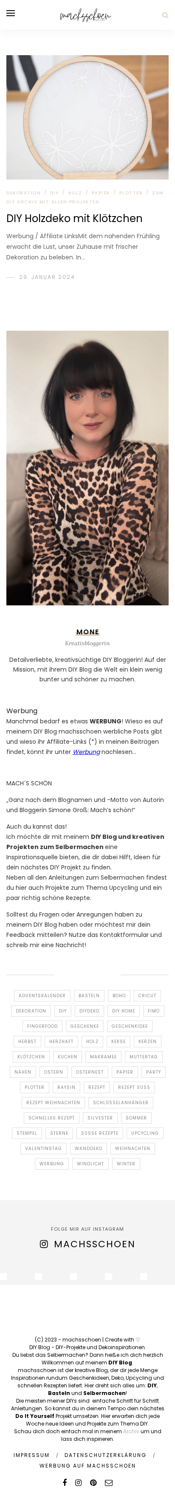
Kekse (118, 1041)
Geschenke (85, 1026)
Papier (101, 193)
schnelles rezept (51, 1118)
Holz (75, 193)
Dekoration (23, 193)
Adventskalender (42, 996)
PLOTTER (131, 193)
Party (153, 1072)
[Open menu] (10, 13)
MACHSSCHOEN (94, 1244)
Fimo (154, 1011)
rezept (96, 1087)
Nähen (22, 1072)
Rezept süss (134, 1087)
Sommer (136, 1118)
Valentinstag (43, 1148)
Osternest (90, 1072)
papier (124, 1072)
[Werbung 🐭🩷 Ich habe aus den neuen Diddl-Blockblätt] (143, 1276)
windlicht (90, 1164)
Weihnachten (132, 1148)
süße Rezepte (100, 1133)
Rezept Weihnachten (53, 1103)
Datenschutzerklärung (106, 1455)
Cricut (147, 996)
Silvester (100, 1118)
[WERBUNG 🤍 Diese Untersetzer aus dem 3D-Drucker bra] (38, 1276)
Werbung (52, 1164)
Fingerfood (42, 1026)
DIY (54, 193)
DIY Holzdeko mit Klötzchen (74, 218)
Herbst (27, 1041)
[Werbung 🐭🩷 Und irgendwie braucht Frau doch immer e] (73, 1276)
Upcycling (145, 1133)
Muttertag (144, 1057)
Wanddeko (88, 1148)
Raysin (66, 1087)
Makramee (103, 1057)
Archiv (131, 1431)
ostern (53, 1072)
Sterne (59, 1133)
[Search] (165, 15)
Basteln (89, 996)
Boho (119, 996)
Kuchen (67, 1057)
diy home (123, 1011)
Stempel (27, 1133)
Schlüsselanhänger (121, 1103)
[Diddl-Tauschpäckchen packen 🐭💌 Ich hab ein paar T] (108, 1276)
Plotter (35, 1087)
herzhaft (61, 1041)
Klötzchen (31, 1057)
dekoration (31, 1011)
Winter (126, 1164)
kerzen (147, 1041)
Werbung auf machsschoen (88, 1465)
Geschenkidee (130, 1026)
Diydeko (89, 1011)
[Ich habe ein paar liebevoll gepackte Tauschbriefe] (3, 1276)
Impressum (32, 1455)
